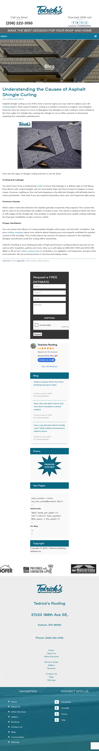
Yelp (63, 720)
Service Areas (51, 662)
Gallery (51, 665)
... (32, 530)
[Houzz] (82, 22)
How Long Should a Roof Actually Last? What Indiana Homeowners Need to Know (49, 428)
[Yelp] (86, 22)
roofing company (15, 232)
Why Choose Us (37, 494)
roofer (40, 185)
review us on (45, 359)
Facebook (66, 701)
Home (51, 650)
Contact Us (51, 673)
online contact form (30, 251)
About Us (51, 653)
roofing (5, 106)
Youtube (65, 708)
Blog (51, 676)
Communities (17, 737)
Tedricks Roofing (47, 344)
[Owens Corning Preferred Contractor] (33, 573)
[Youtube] (78, 22)
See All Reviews (49, 366)
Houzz (64, 714)
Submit (37, 334)
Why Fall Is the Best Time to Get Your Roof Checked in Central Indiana (48, 406)
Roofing (13, 261)
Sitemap (51, 680)
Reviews (51, 668)
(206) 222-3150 (19, 23)
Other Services (51, 656)
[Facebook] (73, 22)
